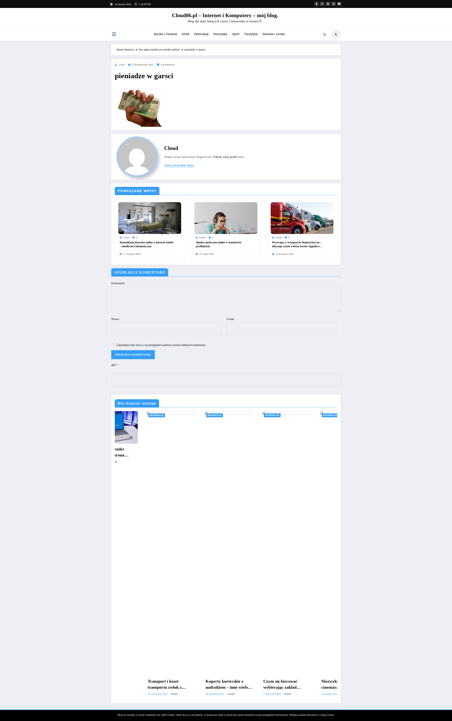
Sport (235, 34)
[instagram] (333, 4)
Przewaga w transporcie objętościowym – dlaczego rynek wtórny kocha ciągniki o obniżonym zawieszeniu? (297, 244)
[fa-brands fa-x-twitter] (322, 4)
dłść (114, 365)
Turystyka (251, 34)
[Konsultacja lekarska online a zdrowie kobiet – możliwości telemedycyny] (149, 217)
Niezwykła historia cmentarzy (255, 684)
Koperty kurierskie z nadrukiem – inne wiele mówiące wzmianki (143, 684)
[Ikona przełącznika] (114, 34)
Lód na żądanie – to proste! (313, 684)
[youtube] (339, 4)
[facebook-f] (316, 4)
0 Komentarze (168, 64)
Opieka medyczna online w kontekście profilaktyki (218, 244)
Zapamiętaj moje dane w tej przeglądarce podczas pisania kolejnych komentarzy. (161, 344)
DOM (185, 34)
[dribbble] (328, 4)
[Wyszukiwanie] (324, 34)
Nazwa (115, 319)
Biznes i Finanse (165, 34)
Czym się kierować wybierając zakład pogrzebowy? (197, 684)
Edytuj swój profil (225, 157)
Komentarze (118, 283)
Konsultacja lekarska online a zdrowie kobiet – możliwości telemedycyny (146, 244)
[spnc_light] (336, 34)
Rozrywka (220, 34)
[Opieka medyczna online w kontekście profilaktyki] (225, 217)
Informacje (201, 34)
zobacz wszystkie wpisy (179, 165)
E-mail (230, 319)
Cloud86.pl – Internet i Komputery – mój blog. (225, 15)
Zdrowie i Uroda (273, 34)
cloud (122, 64)
